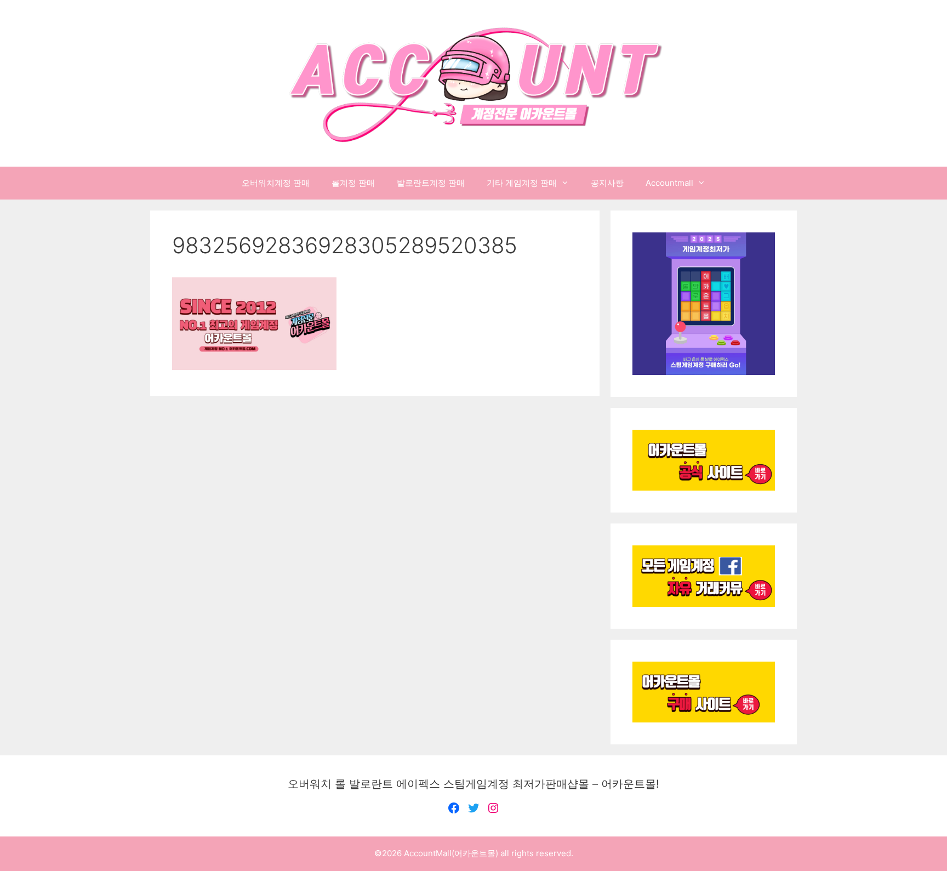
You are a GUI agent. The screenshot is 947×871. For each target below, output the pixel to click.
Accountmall (669, 183)
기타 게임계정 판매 (522, 183)
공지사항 (607, 183)
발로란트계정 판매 (431, 183)
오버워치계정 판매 (276, 183)
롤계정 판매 (353, 183)
